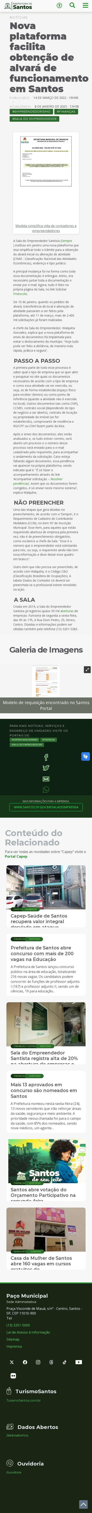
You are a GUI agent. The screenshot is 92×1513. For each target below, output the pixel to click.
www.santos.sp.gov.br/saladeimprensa (46, 807)
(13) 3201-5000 (18, 1325)
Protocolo (20, 294)
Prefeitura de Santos (23, 6)
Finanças (67, 111)
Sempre (66, 241)
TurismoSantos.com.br (23, 1400)
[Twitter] (46, 768)
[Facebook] (46, 757)
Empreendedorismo (32, 111)
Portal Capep (16, 856)
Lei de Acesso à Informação (28, 1332)
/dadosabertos (17, 1435)
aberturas (67, 611)
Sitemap (12, 1339)
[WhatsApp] (46, 789)
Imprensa (14, 1346)
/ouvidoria (13, 1472)
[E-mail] (46, 778)
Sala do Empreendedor (35, 118)
